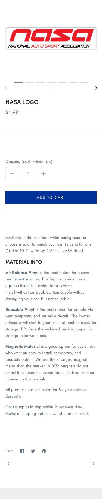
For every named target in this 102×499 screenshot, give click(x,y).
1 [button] (18, 82)
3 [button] (40, 82)
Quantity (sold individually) (28, 162)
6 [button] (72, 82)
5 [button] (62, 82)
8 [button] (51, 88)
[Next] (96, 88)
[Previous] (6, 88)
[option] (51, 38)
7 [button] (83, 82)
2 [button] (29, 82)
